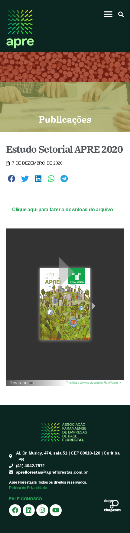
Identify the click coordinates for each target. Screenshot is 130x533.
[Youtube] (56, 510)
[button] (108, 14)
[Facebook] (15, 510)
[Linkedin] (29, 510)
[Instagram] (42, 510)
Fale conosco (25, 498)
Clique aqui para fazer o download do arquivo (62, 209)
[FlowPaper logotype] (37, 382)
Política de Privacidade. (28, 488)
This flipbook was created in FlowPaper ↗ (93, 382)
